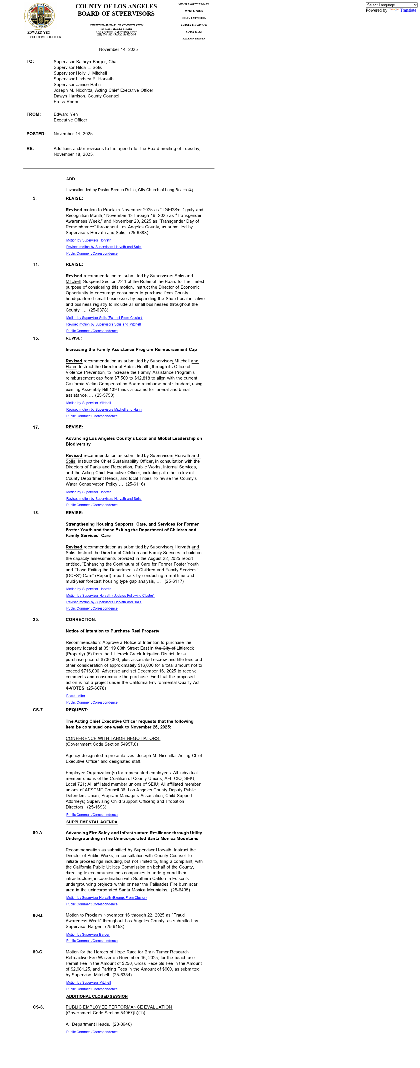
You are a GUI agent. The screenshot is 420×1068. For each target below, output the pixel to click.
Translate (408, 10)
